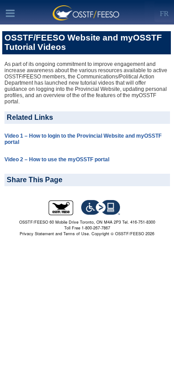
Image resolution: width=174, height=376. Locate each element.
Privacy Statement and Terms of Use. (55, 234)
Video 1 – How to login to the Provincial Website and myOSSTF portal (83, 139)
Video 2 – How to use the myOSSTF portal (56, 159)
